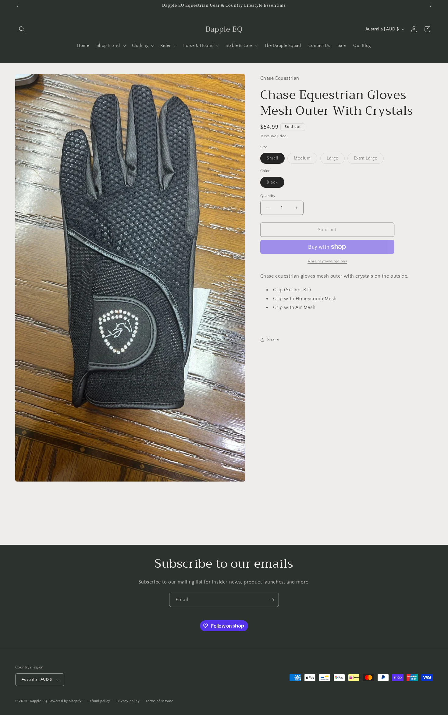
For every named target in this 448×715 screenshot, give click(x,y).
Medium (305, 160)
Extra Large (369, 160)
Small (276, 160)
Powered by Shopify (65, 701)
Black (275, 184)
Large (336, 160)
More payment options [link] (327, 261)
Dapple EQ (38, 701)
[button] (22, 29)
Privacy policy (128, 701)
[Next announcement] (430, 6)
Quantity (268, 196)
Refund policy (98, 701)
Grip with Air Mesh (294, 307)
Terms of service (159, 701)
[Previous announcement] (17, 6)
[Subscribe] (272, 600)
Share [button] (273, 339)
